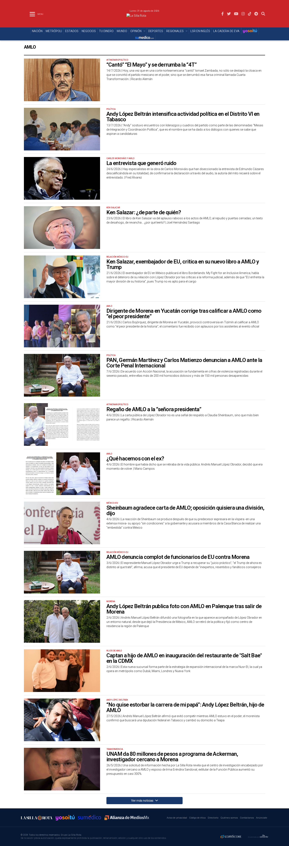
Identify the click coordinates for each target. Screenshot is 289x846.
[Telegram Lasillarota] (256, 14)
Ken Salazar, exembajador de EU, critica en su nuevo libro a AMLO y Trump (182, 264)
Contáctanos (247, 817)
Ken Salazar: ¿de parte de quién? (143, 212)
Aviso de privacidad (177, 817)
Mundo (122, 31)
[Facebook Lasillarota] (222, 14)
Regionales (175, 31)
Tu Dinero (106, 31)
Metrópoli (54, 31)
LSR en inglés (200, 31)
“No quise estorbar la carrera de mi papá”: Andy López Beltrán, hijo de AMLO (185, 707)
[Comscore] (231, 836)
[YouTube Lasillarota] (236, 14)
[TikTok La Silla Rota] (249, 14)
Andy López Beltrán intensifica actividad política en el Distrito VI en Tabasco (182, 117)
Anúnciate (261, 817)
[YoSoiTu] (250, 31)
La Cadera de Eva (226, 31)
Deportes (155, 31)
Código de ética (197, 817)
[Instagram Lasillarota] (243, 14)
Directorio (213, 817)
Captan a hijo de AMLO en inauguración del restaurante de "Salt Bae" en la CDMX (184, 658)
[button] (263, 14)
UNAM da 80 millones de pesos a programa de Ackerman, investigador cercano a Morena (172, 757)
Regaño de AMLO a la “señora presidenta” (153, 409)
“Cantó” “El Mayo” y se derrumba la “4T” (151, 64)
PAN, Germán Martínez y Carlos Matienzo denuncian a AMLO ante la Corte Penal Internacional (184, 363)
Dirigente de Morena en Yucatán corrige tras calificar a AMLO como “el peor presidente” (183, 313)
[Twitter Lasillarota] (229, 14)
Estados (71, 31)
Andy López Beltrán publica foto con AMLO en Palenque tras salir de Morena (183, 609)
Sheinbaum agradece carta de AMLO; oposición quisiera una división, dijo (185, 510)
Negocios (89, 31)
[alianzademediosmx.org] (126, 817)
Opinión (136, 31)
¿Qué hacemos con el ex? (135, 458)
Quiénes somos (229, 817)
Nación (37, 31)
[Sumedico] (144, 37)
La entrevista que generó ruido (141, 163)
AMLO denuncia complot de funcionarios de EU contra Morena (177, 557)
